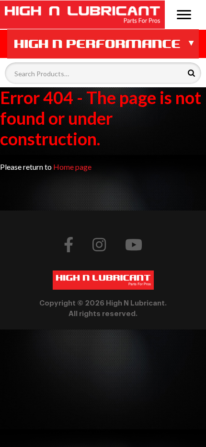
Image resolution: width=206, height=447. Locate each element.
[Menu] (184, 13)
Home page (72, 166)
